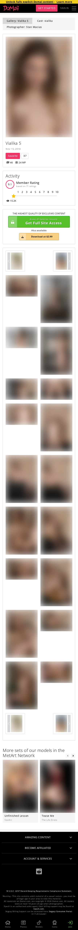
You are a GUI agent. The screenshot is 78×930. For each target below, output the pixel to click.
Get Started (47, 8)
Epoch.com (39, 909)
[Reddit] (39, 871)
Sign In (64, 8)
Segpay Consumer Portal (60, 911)
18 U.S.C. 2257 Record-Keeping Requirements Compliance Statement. (39, 891)
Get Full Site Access (43, 221)
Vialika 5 (13, 143)
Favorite (13, 156)
